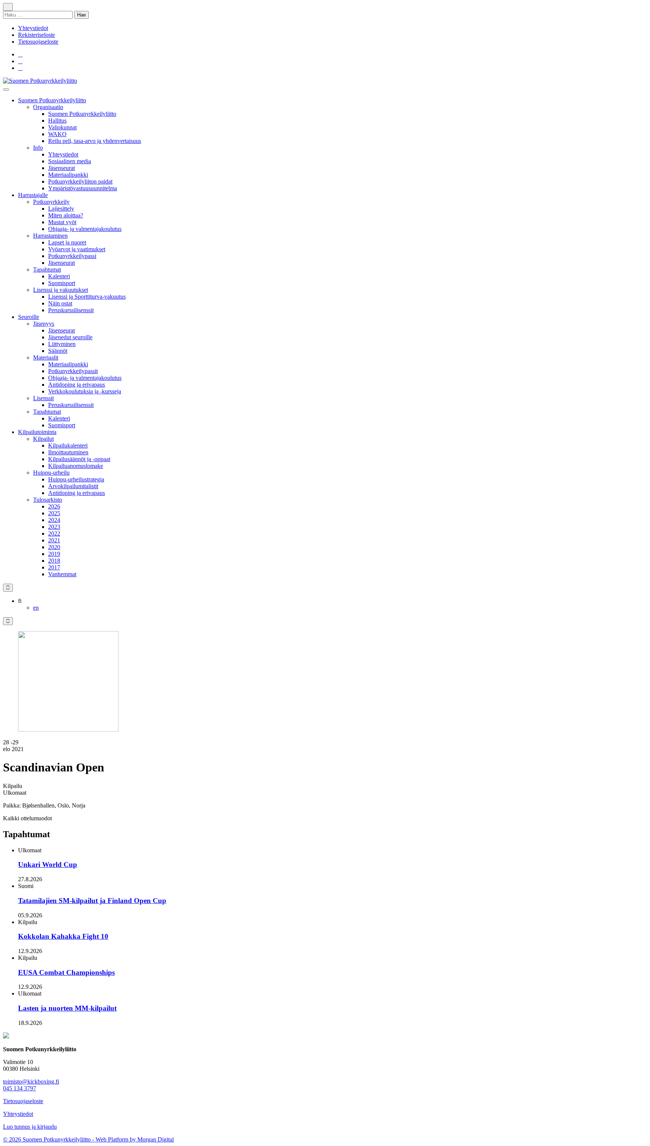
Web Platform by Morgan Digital (135, 1139)
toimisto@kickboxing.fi (31, 1081)
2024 (54, 520)
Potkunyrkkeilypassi (72, 256)
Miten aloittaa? (65, 215)
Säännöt (57, 351)
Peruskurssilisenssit (71, 310)
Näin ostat (60, 303)
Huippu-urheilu (51, 472)
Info (38, 147)
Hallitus (57, 120)
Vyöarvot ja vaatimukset (76, 249)
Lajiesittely (61, 208)
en (36, 607)
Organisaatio (48, 107)
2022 (54, 533)
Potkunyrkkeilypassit (73, 371)
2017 (54, 567)
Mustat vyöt (62, 222)
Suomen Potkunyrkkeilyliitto (52, 100)
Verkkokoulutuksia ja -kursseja (84, 391)
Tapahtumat (47, 269)
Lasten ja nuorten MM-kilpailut (67, 1008)
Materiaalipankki (68, 175)
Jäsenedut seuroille (70, 337)
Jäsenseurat (61, 168)
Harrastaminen (50, 235)
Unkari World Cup (47, 864)
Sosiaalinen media (69, 161)
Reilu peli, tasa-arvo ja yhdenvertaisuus (94, 141)
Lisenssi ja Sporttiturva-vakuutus (87, 296)
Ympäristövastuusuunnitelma (82, 188)
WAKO (57, 134)
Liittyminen (62, 344)
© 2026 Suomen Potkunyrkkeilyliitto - (49, 1139)
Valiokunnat (62, 127)
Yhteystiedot (33, 28)
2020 (54, 547)
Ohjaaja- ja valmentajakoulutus (84, 229)
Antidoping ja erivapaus (76, 384)
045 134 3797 (19, 1088)
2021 (54, 540)
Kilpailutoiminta (37, 432)
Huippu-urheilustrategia (76, 479)
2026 (54, 506)
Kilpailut (43, 439)
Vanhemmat (62, 574)
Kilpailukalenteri (68, 445)
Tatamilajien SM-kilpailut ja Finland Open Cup (92, 901)
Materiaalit (45, 357)
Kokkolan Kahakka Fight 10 (63, 936)
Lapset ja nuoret (67, 242)
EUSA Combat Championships (66, 972)
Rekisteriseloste (36, 35)
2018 (54, 560)
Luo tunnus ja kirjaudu (30, 1126)
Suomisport (61, 283)
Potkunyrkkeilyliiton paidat (80, 181)
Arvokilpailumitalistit (73, 486)
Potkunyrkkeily (51, 202)
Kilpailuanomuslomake (75, 466)
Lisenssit (43, 398)
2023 (54, 527)
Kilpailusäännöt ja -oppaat (79, 459)
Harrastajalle (33, 195)
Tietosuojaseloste (38, 41)
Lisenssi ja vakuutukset (60, 290)
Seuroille (28, 317)
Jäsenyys (43, 323)
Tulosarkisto (47, 499)
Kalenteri (59, 276)
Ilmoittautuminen (68, 452)
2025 (54, 513)
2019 (54, 554)
